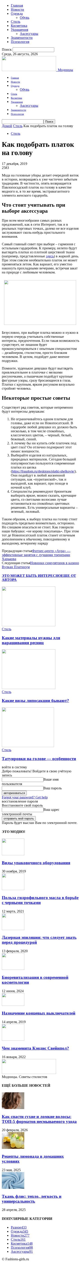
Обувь (24, 17)
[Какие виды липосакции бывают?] (28, 688)
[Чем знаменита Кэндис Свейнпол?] (13, 1039)
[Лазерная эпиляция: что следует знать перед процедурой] (13, 929)
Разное (19, 1227)
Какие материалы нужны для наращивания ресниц (31, 640)
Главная (17, 5)
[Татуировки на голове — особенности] (28, 746)
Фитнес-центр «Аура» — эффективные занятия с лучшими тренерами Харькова (36, 555)
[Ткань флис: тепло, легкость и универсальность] (13, 1187)
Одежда (17, 13)
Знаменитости (22, 38)
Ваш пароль (52, 788)
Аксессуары (29, 34)
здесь (50, 256)
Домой (7, 126)
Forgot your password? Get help (25, 797)
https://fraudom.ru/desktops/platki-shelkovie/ (43, 471)
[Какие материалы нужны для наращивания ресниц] (28, 625)
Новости (17, 9)
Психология (20, 42)
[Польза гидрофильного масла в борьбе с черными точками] (13, 889)
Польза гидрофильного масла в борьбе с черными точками (40, 900)
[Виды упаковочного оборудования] (13, 854)
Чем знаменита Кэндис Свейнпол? (35, 1048)
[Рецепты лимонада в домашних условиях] (13, 1148)
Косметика (19, 25)
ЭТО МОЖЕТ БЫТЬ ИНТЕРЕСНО (31, 576)
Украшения (19, 30)
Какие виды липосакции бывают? (35, 700)
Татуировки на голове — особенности (39, 758)
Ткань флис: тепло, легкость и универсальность (31, 1199)
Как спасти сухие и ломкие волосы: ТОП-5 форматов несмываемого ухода (39, 1119)
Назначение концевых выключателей (38, 1013)
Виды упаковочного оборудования (36, 862)
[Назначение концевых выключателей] (13, 1005)
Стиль (15, 21)
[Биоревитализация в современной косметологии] (13, 969)
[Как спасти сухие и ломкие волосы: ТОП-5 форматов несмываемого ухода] (13, 1108)
